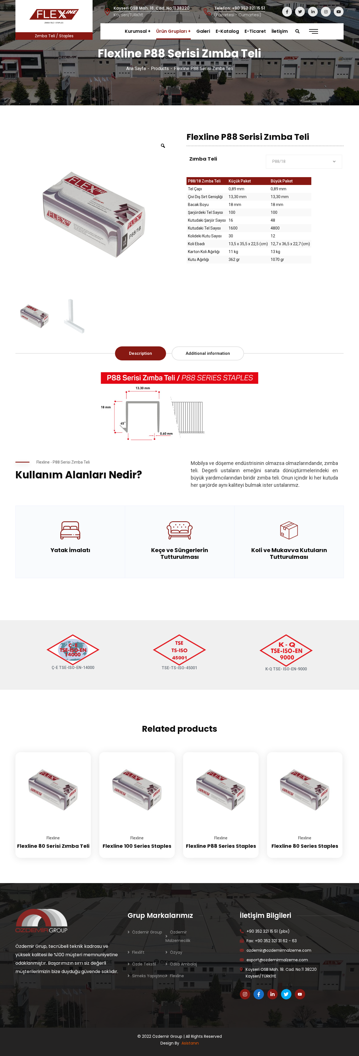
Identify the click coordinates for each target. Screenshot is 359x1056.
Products (160, 68)
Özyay (176, 952)
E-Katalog (227, 31)
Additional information (208, 353)
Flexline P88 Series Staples (221, 845)
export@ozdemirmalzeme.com (277, 960)
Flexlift (138, 952)
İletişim (279, 31)
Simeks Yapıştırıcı (148, 976)
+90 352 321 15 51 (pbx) (268, 931)
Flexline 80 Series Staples (304, 845)
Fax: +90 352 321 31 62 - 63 (272, 941)
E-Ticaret (255, 31)
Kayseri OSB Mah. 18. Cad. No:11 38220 (152, 8)
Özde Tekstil (144, 964)
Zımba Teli (203, 158)
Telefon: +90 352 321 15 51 (239, 8)
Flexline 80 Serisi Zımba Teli (53, 845)
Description (140, 353)
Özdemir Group (147, 932)
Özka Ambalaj (183, 964)
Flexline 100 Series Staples (137, 845)
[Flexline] (54, 16)
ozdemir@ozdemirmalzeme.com (279, 950)
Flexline (53, 838)
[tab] (140, 353)
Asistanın (190, 1043)
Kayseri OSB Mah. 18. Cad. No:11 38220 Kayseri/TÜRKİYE (281, 973)
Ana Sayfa (136, 68)
